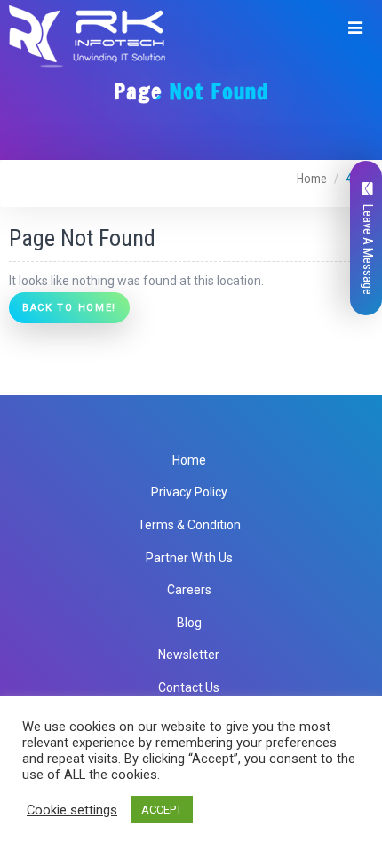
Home (312, 178)
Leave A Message (368, 249)
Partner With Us (189, 558)
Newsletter (188, 654)
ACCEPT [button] (161, 809)
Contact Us (188, 687)
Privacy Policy (189, 492)
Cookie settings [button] (72, 810)
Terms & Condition (189, 525)
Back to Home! (69, 308)
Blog (189, 623)
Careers (189, 590)
